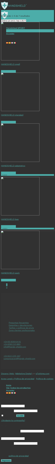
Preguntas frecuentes (19, 322)
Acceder (20, 416)
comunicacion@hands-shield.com (19, 358)
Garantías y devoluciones (20, 325)
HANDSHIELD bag (10, 219)
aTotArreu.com (42, 373)
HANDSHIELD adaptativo (13, 165)
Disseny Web (7, 373)
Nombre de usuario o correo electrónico (20, 403)
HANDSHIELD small (10, 64)
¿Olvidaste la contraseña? (13, 420)
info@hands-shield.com (15, 346)
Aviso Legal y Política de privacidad (17, 378)
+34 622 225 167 (12, 356)
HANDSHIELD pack (10, 273)
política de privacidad (19, 456)
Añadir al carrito (8, 71)
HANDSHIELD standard (12, 115)
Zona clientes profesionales (22, 330)
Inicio (8, 385)
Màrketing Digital (23, 373)
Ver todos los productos (18, 387)
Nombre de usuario (10, 431)
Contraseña (7, 410)
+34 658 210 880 (12, 344)
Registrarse (6, 461)
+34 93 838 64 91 (12, 341)
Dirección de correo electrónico (16, 436)
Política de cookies (44, 378)
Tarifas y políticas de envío (21, 328)
